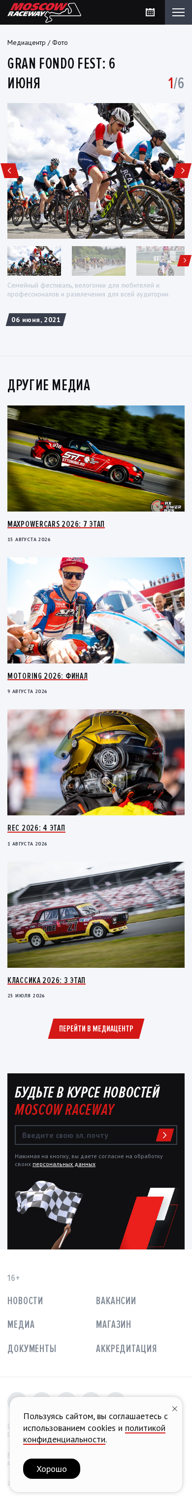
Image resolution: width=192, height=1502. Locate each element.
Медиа (20, 1324)
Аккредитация (126, 1348)
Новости (25, 1301)
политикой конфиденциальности (94, 1433)
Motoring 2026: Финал (47, 675)
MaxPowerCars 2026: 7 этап (56, 523)
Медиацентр (26, 42)
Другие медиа (49, 385)
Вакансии (116, 1301)
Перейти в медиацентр (96, 1028)
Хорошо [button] (51, 1468)
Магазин (113, 1324)
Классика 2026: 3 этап (46, 980)
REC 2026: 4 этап (36, 827)
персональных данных (64, 1164)
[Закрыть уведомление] (175, 1407)
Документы (32, 1348)
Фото (60, 42)
